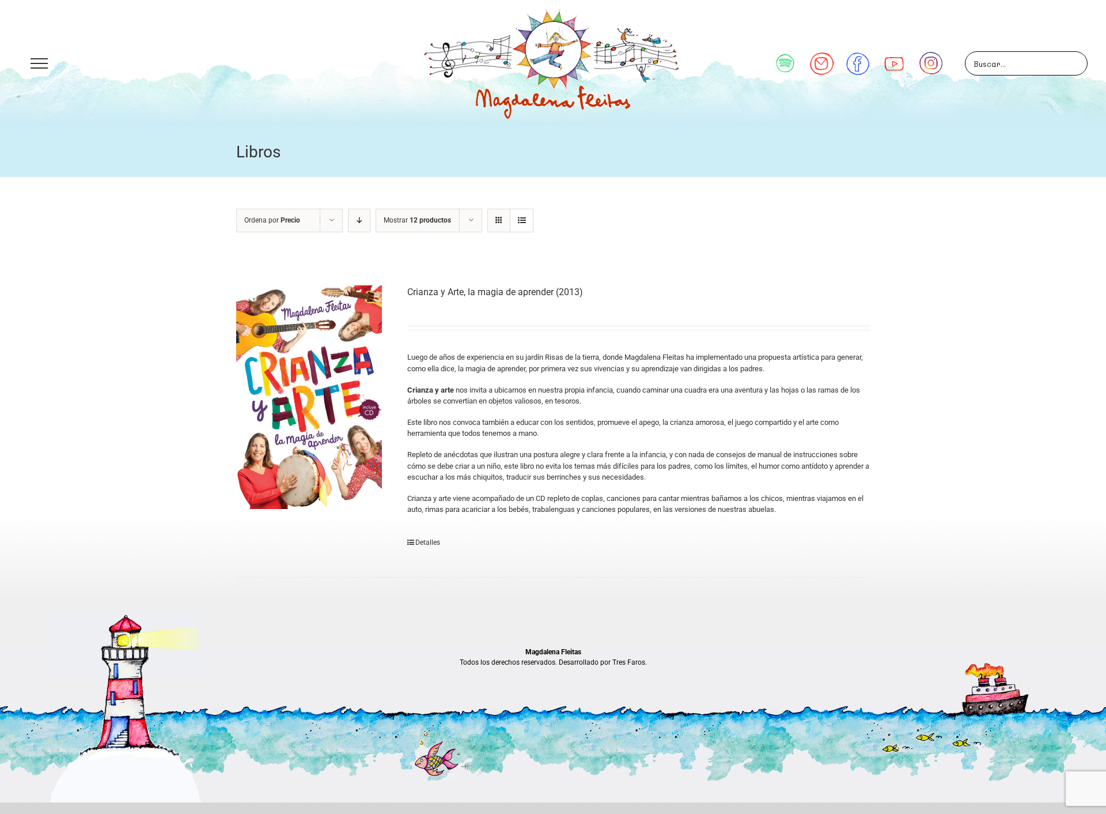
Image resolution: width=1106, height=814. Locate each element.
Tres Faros (628, 662)
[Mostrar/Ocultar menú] (38, 63)
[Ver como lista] (521, 220)
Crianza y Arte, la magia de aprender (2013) (495, 292)
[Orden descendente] (359, 220)
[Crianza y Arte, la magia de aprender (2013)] (309, 397)
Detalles (427, 542)
